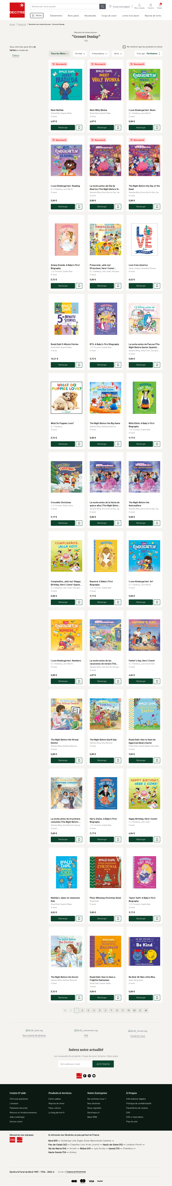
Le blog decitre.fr (57, 1112)
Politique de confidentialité (138, 1103)
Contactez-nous (137, 1036)
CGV (128, 1112)
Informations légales (136, 1098)
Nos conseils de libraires (34, 1035)
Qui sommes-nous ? (96, 1098)
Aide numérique (17, 1117)
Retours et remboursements (23, 1112)
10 (129, 1010)
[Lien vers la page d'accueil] (17, 10)
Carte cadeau (55, 1098)
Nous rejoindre (94, 1108)
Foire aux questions (19, 1098)
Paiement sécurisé (18, 1108)
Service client (16, 1121)
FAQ (86, 1035)
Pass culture (55, 1108)
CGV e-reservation (134, 1117)
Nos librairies (93, 1103)
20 (134, 1010)
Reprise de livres (56, 1103)
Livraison (14, 1103)
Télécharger (63, 127)
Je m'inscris (103, 1063)
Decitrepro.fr (93, 1112)
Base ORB (92, 1117)
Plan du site (131, 1121)
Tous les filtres (58, 53)
